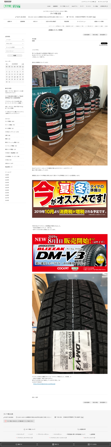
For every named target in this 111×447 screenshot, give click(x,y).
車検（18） (8, 139)
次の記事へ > (103, 34)
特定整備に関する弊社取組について (76, 434)
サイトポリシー (58, 434)
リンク (31, 434)
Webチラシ (75, 6)
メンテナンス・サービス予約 (88, 1)
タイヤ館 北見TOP (89, 26)
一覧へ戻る (95, 34)
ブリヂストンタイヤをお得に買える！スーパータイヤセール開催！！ (14, 102)
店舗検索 (55, 6)
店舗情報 (22, 21)
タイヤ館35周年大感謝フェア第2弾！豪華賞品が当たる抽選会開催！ (14, 97)
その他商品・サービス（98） (12, 156)
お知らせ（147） (9, 163)
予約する (56, 444)
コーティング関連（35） (11, 146)
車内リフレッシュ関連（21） (12, 142)
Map (94, 17)
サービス (88, 6)
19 (14, 77)
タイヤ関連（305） (10, 121)
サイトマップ (20, 434)
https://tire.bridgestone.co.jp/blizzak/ (44, 384)
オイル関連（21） (9, 128)
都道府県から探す (70, 26)
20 (17, 77)
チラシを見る (93, 444)
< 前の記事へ (87, 34)
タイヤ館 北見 (55, 13)
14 (20, 74)
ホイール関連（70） (10, 125)
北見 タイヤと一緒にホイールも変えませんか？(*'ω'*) (14, 92)
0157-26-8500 (21, 17)
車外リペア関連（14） (11, 149)
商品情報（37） (9, 167)
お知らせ (35, 21)
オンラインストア (102, 1)
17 (9, 77)
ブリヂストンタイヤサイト (24, 438)
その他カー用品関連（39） (12, 153)
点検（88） (8, 135)
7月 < (7, 64)
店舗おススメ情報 (98, 21)
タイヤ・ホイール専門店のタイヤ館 (56, 26)
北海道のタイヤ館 (79, 26)
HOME (48, 6)
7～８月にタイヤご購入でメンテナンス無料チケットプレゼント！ (14, 112)
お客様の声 (103, 6)
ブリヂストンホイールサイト (57, 438)
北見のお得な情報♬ (51, 21)
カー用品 (95, 6)
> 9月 (22, 64)
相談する (20, 444)
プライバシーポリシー (43, 434)
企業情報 (92, 434)
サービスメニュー (81, 21)
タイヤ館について (64, 6)
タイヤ (82, 6)
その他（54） (8, 160)
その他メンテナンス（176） (12, 132)
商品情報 (66, 21)
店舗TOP (10, 21)
